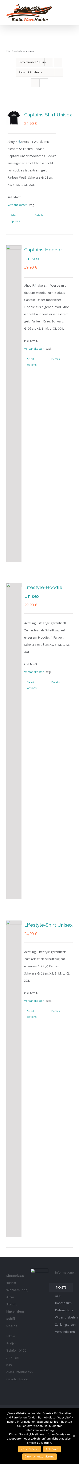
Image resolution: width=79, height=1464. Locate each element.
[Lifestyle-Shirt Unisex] (13, 1079)
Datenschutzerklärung (39, 1456)
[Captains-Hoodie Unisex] (13, 403)
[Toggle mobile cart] (63, 7)
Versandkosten (16, 205)
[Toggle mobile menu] (71, 7)
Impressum (63, 1303)
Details (39, 215)
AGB (58, 1296)
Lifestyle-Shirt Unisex (48, 925)
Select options (15, 218)
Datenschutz (64, 1310)
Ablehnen (52, 1449)
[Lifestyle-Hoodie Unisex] (13, 741)
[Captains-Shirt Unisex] (13, 117)
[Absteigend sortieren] (58, 62)
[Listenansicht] (44, 83)
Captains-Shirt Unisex (48, 114)
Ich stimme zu (29, 1449)
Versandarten (65, 1331)
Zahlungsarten (65, 1324)
